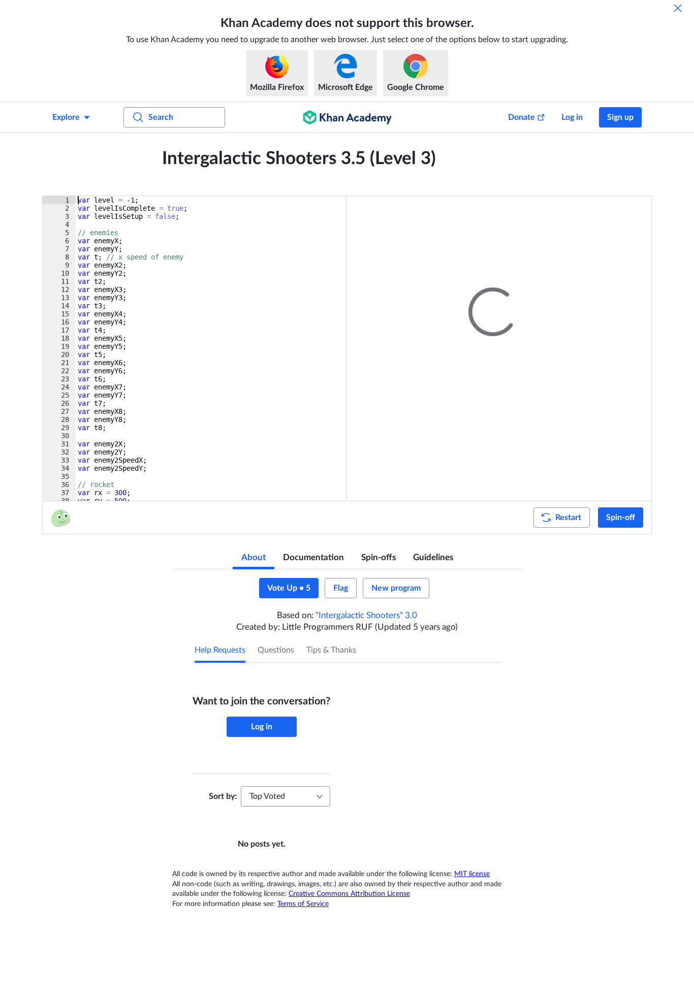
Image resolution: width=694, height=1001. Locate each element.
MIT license (472, 874)
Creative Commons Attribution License (349, 893)
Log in (572, 117)
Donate (521, 117)
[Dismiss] (678, 8)
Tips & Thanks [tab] (331, 650)
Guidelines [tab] (433, 557)
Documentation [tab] (313, 557)
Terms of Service (303, 904)
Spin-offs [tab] (378, 557)
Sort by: (223, 796)
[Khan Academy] (347, 117)
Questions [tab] (276, 650)
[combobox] (285, 796)
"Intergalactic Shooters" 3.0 (366, 615)
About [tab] (253, 557)
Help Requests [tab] (220, 650)
